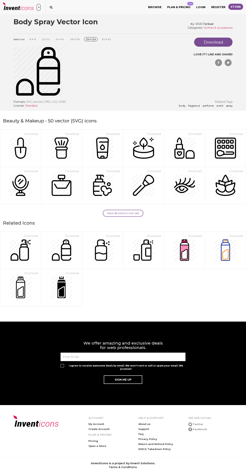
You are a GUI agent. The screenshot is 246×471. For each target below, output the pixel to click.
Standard (31, 105)
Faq (141, 434)
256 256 (91, 39)
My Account (96, 424)
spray (229, 105)
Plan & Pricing (180, 6)
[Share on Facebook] (218, 62)
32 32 (46, 39)
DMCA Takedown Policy (154, 449)
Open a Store (97, 445)
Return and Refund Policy (155, 444)
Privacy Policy (147, 439)
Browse (154, 7)
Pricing (93, 440)
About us (144, 424)
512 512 (106, 39)
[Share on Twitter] (228, 62)
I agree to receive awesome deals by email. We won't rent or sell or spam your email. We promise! (126, 367)
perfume (208, 105)
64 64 (60, 39)
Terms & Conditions (123, 467)
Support (143, 429)
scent (219, 105)
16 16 (32, 39)
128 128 (75, 39)
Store (236, 6)
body (182, 105)
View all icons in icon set (123, 213)
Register (218, 7)
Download (31, 134)
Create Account (99, 429)
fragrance (194, 105)
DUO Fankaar (205, 24)
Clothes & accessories (218, 27)
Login (200, 7)
